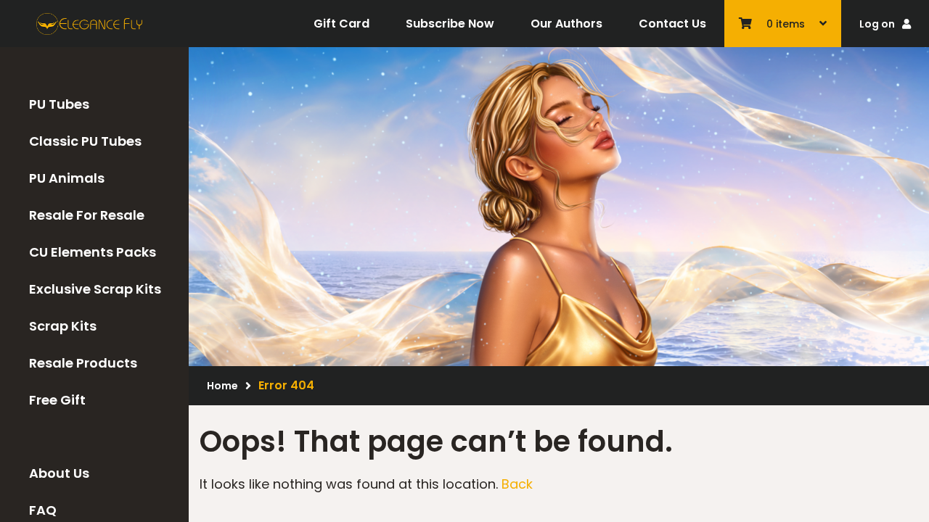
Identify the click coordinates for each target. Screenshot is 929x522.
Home (222, 385)
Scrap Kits (63, 326)
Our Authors (566, 23)
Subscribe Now (450, 23)
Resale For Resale (86, 215)
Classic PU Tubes (85, 141)
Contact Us (672, 23)
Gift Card (341, 23)
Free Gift (57, 400)
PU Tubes (59, 104)
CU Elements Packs (92, 252)
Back (517, 484)
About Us (59, 473)
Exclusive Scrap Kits (95, 289)
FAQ (43, 510)
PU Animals (67, 178)
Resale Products (83, 363)
